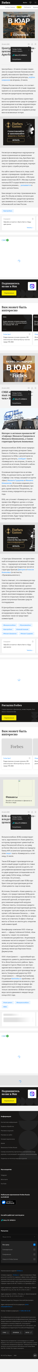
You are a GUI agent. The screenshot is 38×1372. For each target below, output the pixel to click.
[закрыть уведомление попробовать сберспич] (29, 50)
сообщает (22, 458)
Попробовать (16, 59)
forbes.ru (20, 1271)
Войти (25, 2)
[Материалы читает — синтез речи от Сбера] (28, 44)
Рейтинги (27, 7)
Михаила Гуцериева (15, 480)
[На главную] (6, 2)
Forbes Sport (7, 334)
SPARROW (16, 1332)
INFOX (27, 1332)
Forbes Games (12, 7)
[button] (35, 2)
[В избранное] (35, 44)
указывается (26, 185)
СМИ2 (4, 1332)
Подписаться (9, 293)
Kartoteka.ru (16, 978)
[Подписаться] (34, 1236)
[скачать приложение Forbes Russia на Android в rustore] (8, 1202)
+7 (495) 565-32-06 (24, 1311)
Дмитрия (21, 569)
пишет (8, 853)
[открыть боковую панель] (30, 2)
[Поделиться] (32, 44)
